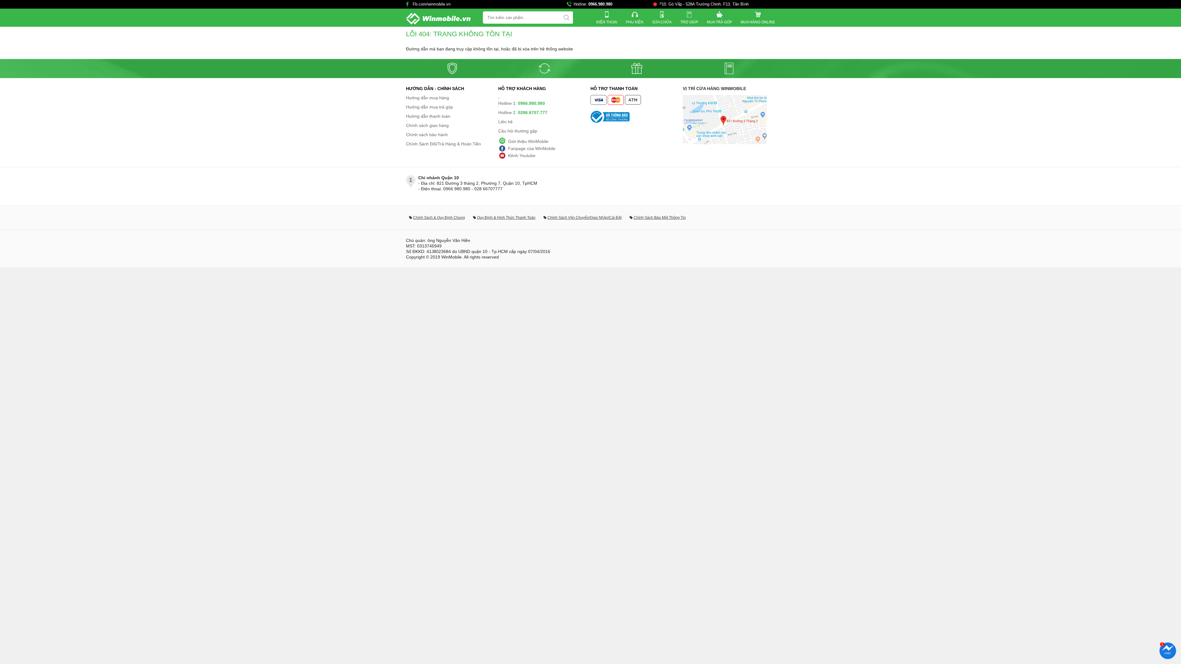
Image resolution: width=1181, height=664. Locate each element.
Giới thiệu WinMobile (528, 141)
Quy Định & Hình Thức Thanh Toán (506, 217)
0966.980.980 (600, 4)
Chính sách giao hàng (427, 125)
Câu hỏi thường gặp (517, 130)
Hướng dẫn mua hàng (427, 97)
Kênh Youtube (521, 155)
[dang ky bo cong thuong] (636, 117)
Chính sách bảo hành (427, 134)
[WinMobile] (438, 19)
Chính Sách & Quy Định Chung (439, 217)
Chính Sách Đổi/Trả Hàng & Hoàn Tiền (443, 143)
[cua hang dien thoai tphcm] (725, 142)
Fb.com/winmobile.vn (432, 4)
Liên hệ (505, 121)
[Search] (566, 17)
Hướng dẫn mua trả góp (429, 107)
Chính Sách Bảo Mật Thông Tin (660, 217)
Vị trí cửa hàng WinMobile (714, 88)
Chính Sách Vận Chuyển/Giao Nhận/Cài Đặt (584, 217)
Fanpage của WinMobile (531, 148)
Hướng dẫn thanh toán (428, 116)
